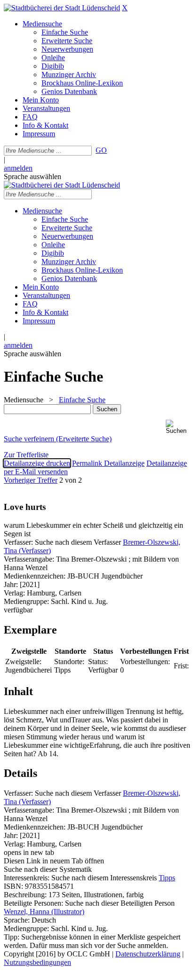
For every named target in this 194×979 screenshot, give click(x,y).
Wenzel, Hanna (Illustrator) (44, 912)
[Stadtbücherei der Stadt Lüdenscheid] (62, 8)
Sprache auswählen (32, 176)
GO (101, 150)
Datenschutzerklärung (147, 954)
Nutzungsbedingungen (37, 962)
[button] (178, 427)
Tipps (167, 878)
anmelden (18, 168)
